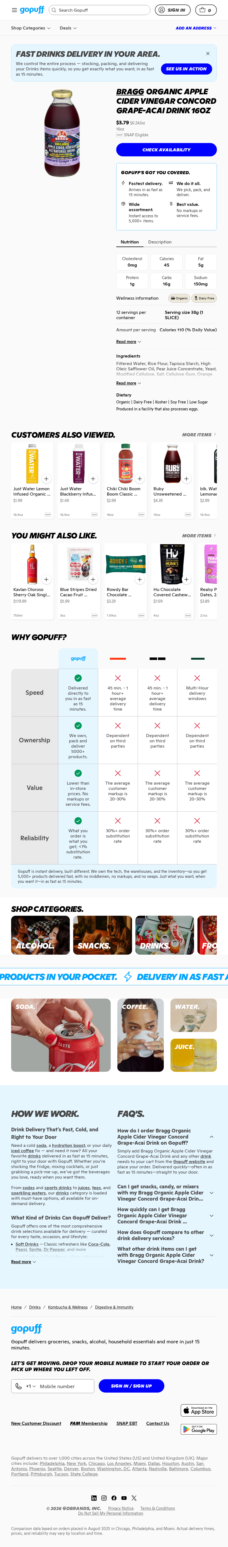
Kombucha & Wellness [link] (68, 1307)
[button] (206, 10)
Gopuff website (189, 1161)
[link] (32, 10)
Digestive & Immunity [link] (114, 1307)
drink (205, 1156)
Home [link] (16, 1307)
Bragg (129, 92)
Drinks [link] (35, 1307)
